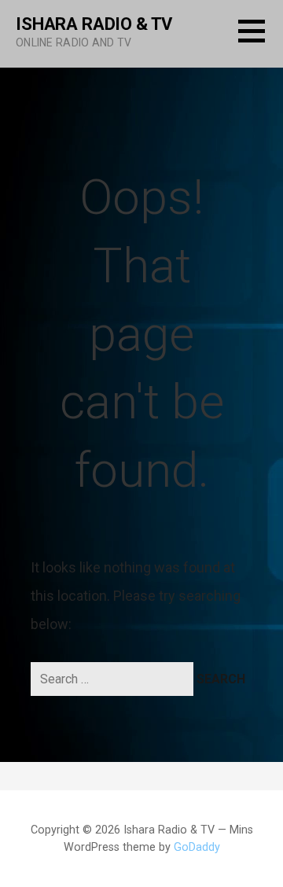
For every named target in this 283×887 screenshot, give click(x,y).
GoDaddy (197, 847)
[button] (260, 40)
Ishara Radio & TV (94, 24)
